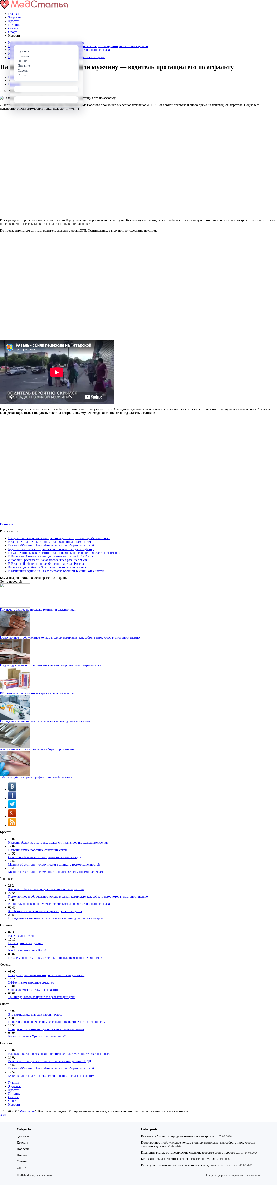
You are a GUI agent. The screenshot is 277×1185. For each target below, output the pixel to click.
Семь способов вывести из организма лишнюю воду (44, 857)
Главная (13, 13)
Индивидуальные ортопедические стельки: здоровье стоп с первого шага (51, 665)
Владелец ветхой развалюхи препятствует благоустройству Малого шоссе (59, 538)
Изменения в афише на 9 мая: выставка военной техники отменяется (56, 571)
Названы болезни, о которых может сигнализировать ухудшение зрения (58, 842)
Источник (7, 524)
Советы (13, 28)
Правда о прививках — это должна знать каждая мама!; (46, 975)
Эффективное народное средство (31, 982)
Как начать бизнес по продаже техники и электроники (38, 609)
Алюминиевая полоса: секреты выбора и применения (37, 749)
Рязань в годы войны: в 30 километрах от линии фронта (47, 567)
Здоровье (14, 17)
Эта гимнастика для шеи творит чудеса (35, 1014)
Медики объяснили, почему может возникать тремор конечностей (54, 864)
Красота (13, 21)
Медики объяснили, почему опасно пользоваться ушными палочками (56, 871)
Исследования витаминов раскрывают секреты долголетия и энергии (48, 721)
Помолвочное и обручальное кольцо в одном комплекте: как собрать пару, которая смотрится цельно (70, 637)
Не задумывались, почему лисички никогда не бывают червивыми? (55, 957)
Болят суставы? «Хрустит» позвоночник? (37, 1036)
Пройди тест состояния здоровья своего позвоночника (46, 1029)
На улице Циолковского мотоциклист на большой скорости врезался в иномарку (64, 552)
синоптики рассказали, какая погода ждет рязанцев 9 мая (47, 560)
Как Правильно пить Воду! (27, 950)
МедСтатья (27, 1111)
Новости (14, 1104)
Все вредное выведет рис (25, 943)
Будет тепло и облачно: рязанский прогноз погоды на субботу (51, 549)
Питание (14, 24)
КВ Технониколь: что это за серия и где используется (37, 693)
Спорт (12, 32)
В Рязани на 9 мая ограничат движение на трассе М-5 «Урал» (50, 556)
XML (3, 1115)
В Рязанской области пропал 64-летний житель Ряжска (46, 563)
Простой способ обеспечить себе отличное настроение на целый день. (57, 1021)
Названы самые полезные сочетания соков (37, 850)
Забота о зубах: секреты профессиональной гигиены (36, 777)
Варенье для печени (22, 936)
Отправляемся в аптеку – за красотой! (34, 989)
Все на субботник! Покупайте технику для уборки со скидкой (51, 545)
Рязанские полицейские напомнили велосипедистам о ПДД (49, 541)
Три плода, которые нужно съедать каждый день (41, 997)
